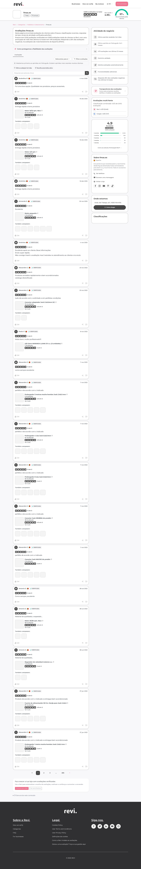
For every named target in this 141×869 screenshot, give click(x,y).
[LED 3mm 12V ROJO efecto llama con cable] (49, 228)
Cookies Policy (57, 825)
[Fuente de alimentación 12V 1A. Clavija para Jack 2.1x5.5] (19, 706)
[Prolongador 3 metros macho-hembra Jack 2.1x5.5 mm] (19, 398)
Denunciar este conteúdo (25, 795)
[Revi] (18, 4)
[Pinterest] (108, 186)
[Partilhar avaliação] (83, 92)
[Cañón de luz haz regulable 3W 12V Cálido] (24, 718)
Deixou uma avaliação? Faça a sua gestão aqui (69, 844)
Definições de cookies (60, 836)
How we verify (87, 4)
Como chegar (110, 207)
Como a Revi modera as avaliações (64, 840)
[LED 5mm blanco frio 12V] (24, 228)
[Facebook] (95, 186)
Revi (14, 24)
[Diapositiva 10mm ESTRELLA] (42, 718)
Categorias (21, 24)
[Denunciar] (86, 92)
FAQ (14, 833)
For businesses (122, 4)
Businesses (76, 4)
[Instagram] (99, 186)
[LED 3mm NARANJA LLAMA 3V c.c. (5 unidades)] (19, 347)
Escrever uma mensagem (105, 177)
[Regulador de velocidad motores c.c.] (17, 636)
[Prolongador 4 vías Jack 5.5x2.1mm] (30, 410)
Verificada (36, 78)
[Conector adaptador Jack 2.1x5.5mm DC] (19, 305)
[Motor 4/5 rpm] (24, 126)
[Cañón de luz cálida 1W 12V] (30, 718)
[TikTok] (112, 186)
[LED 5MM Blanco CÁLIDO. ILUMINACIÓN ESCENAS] (30, 228)
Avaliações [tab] (18, 55)
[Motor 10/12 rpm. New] (19, 114)
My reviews (99, 4)
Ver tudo (27, 117)
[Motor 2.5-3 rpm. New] (30, 126)
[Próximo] (70, 773)
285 (63, 773)
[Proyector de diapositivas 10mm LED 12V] (36, 718)
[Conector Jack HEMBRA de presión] (42, 410)
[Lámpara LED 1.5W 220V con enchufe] (24, 317)
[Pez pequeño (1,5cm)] (36, 228)
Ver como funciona (35, 788)
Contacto (36, 15)
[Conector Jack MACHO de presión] (17, 410)
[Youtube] (103, 186)
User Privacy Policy (59, 833)
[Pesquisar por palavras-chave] (87, 73)
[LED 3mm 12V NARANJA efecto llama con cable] (36, 126)
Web (27, 15)
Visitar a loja (100, 181)
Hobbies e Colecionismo (35, 24)
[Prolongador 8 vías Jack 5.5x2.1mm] (36, 410)
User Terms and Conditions (62, 829)
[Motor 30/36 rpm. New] (19, 624)
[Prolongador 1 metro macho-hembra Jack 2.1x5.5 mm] (19, 747)
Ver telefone (100, 173)
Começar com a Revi (22, 788)
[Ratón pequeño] (19, 216)
